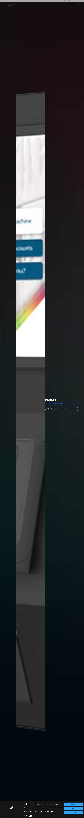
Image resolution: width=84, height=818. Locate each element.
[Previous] (8, 409)
